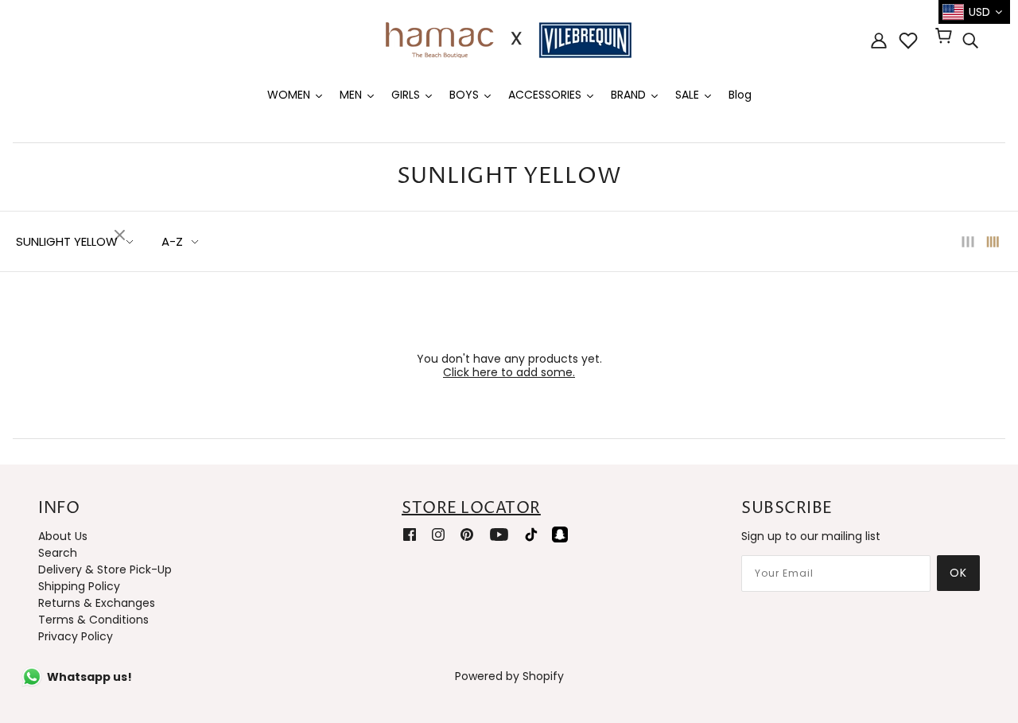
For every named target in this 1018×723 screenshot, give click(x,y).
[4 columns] (993, 241)
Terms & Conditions (93, 620)
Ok (958, 573)
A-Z (172, 241)
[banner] (509, 39)
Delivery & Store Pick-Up (105, 569)
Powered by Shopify (509, 676)
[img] (970, 40)
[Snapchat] (560, 534)
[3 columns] (968, 241)
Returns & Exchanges (96, 603)
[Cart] (946, 37)
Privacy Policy (75, 636)
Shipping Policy (79, 586)
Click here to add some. (509, 372)
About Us (62, 536)
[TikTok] (531, 534)
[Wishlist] (908, 40)
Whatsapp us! (89, 677)
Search (57, 553)
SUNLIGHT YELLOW (67, 241)
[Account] (879, 40)
